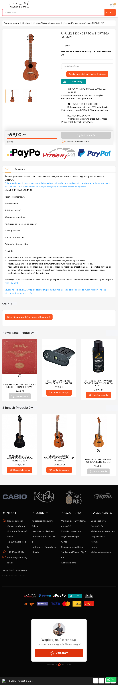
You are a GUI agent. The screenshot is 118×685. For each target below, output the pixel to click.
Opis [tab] (7, 169)
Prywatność (13, 575)
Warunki (23, 575)
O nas (64, 541)
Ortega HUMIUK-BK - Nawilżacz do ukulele (59, 382)
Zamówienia (97, 526)
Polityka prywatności (71, 531)
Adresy (94, 541)
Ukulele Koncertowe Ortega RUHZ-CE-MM (98, 460)
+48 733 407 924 (15, 552)
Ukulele (35, 552)
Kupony (95, 547)
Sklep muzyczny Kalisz (72, 547)
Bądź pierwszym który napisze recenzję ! (28, 317)
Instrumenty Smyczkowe (44, 547)
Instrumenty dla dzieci (43, 531)
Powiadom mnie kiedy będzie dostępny (87, 74)
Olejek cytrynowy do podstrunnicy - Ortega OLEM (98, 383)
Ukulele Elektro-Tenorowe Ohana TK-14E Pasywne (59, 458)
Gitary (35, 526)
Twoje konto (101, 512)
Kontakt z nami (68, 562)
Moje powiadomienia (101, 552)
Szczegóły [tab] (20, 169)
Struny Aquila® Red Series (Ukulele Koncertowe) (19, 385)
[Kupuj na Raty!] (87, 81)
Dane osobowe (98, 520)
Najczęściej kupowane (42, 520)
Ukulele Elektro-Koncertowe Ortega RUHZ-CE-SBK (20, 458)
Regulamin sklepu (70, 536)
